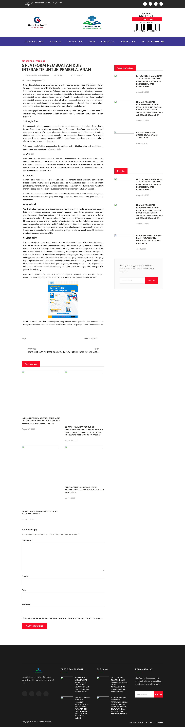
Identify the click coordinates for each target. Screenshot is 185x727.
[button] (147, 19)
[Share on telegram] (103, 338)
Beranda (55, 41)
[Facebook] (150, 4)
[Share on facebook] (100, 338)
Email (25, 590)
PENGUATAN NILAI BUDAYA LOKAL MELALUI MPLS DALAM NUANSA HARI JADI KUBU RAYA (84, 490)
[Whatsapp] (145, 4)
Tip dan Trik (74, 41)
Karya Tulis (128, 41)
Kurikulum (108, 41)
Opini (91, 41)
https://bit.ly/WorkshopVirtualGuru (81, 277)
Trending (40, 61)
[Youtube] (161, 4)
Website (26, 604)
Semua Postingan (153, 41)
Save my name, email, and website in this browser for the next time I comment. (63, 618)
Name (25, 576)
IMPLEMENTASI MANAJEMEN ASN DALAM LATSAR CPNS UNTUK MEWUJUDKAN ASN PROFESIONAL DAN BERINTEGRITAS (41, 421)
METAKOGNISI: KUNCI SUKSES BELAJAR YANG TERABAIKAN (40, 512)
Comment (27, 540)
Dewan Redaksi (34, 41)
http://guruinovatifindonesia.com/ (88, 324)
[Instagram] (156, 4)
